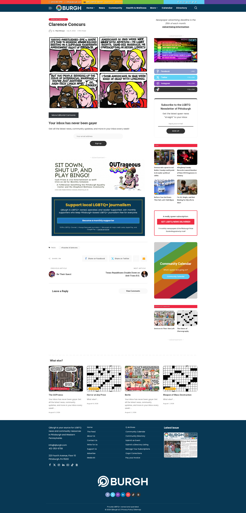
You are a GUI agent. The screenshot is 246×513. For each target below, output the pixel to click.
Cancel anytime (103, 229)
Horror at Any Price (96, 395)
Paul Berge (60, 31)
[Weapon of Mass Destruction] (180, 378)
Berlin (128, 395)
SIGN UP (175, 131)
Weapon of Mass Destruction (177, 395)
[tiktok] (175, 89)
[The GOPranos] (66, 378)
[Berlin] (142, 378)
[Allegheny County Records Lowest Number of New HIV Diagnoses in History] (187, 157)
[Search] (195, 8)
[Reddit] (136, 258)
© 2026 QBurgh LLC (112, 510)
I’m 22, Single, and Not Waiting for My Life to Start (186, 200)
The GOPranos (56, 395)
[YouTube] (189, 2)
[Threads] (195, 2)
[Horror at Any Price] (104, 378)
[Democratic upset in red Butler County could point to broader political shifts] (164, 157)
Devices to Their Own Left (164, 329)
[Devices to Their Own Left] (164, 318)
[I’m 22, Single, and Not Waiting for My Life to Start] (187, 187)
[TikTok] (192, 2)
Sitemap (137, 510)
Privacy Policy (127, 510)
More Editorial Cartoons (63, 115)
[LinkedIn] (187, 2)
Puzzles (94, 389)
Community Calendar (175, 276)
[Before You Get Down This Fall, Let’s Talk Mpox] (164, 187)
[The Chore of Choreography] (187, 318)
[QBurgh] (69, 8)
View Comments (133, 291)
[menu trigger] (52, 8)
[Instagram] (184, 2)
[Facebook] (178, 2)
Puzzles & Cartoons (70, 248)
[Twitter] (181, 2)
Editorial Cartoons (58, 19)
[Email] (144, 258)
